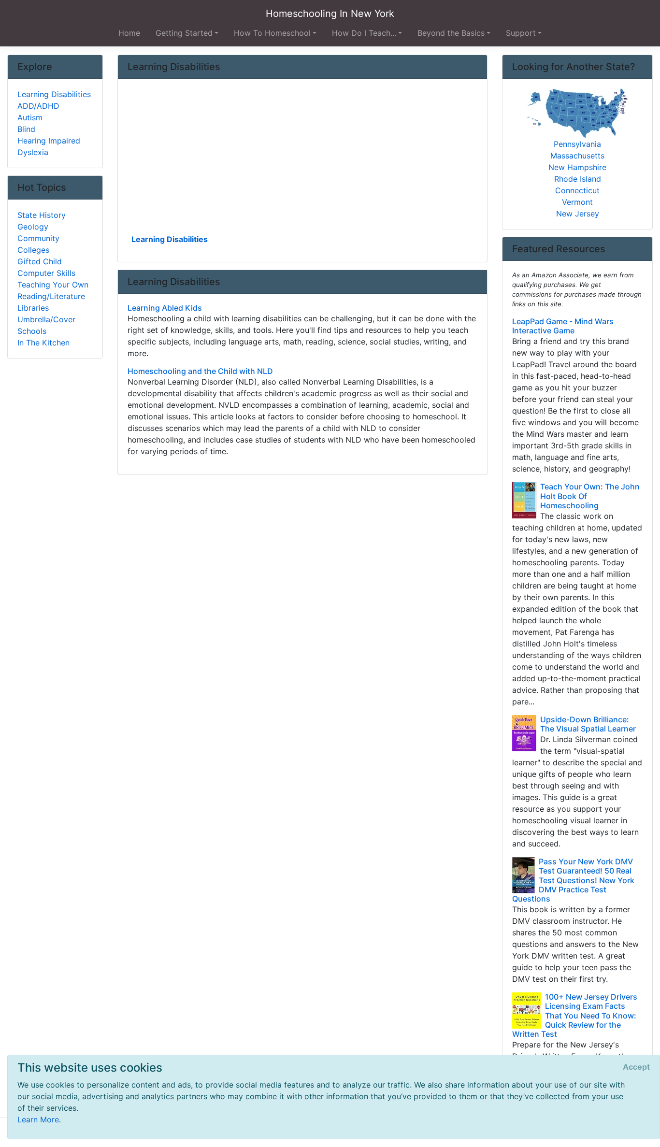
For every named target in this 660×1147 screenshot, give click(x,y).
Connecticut (577, 190)
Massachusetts (577, 155)
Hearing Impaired (48, 140)
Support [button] (521, 33)
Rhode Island (577, 179)
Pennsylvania (577, 144)
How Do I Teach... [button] (364, 33)
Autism (30, 117)
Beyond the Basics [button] (451, 33)
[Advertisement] (303, 160)
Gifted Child (39, 261)
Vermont (577, 202)
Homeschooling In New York (330, 13)
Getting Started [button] (184, 33)
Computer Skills (46, 273)
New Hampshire (577, 167)
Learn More (38, 1119)
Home (129, 33)
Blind (26, 129)
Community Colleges (38, 244)
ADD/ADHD (38, 106)
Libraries (33, 308)
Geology (32, 226)
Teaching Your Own (52, 284)
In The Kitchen (43, 342)
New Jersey (577, 213)
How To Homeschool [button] (272, 33)
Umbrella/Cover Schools (46, 325)
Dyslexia (32, 152)
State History (41, 215)
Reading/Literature (51, 296)
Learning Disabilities (169, 239)
